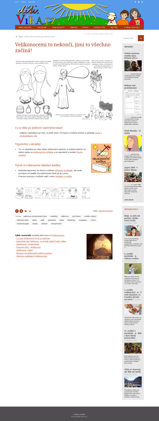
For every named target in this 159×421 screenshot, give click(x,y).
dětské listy (71, 220)
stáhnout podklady (63, 170)
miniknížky (53, 216)
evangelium (83, 220)
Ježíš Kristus (76, 216)
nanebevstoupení (23, 224)
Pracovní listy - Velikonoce (28, 247)
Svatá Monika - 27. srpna (132, 131)
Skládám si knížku (63, 176)
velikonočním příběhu (43, 152)
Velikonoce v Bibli (24, 250)
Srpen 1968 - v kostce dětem (131, 168)
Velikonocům (58, 235)
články (61, 220)
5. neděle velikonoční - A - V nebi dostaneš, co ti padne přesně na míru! (133, 295)
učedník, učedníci (90, 216)
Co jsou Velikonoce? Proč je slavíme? (33, 238)
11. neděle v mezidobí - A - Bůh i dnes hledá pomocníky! (133, 334)
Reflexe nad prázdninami (130, 86)
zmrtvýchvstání (56, 224)
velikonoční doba (23, 220)
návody (35, 224)
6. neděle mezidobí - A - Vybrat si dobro (131, 256)
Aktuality (128, 46)
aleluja (34, 220)
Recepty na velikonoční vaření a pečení (34, 253)
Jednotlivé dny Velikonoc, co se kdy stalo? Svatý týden (41, 241)
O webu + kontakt (79, 414)
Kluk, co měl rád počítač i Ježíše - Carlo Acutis (132, 218)
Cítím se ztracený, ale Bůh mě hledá (132, 370)
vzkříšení (44, 224)
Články (21, 37)
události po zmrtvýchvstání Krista (35, 216)
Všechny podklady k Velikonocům (31, 256)
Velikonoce (65, 216)
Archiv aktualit (128, 199)
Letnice (93, 220)
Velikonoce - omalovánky (27, 244)
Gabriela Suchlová (98, 34)
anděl (42, 220)
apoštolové (52, 220)
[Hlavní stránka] (16, 37)
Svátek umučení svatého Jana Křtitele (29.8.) (131, 55)
